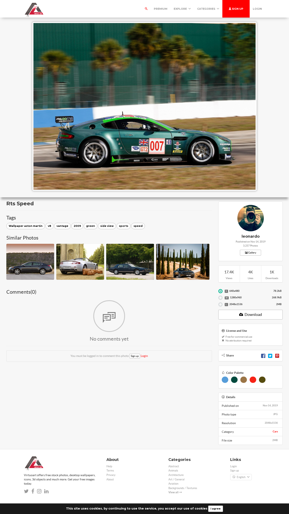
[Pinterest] (277, 355)
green (90, 226)
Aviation (173, 483)
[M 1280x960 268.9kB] (220, 298)
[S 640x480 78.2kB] (220, 291)
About (110, 479)
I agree (216, 508)
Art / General (176, 479)
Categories (206, 8)
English (241, 477)
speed (138, 226)
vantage (62, 226)
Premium (160, 8)
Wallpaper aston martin (26, 226)
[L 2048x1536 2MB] (220, 304)
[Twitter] (270, 355)
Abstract (173, 466)
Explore (180, 8)
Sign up (237, 8)
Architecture (176, 475)
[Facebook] (263, 355)
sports (123, 226)
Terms (110, 470)
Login (257, 8)
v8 (49, 226)
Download (253, 314)
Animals (173, 470)
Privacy (111, 475)
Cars (275, 431)
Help (109, 466)
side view (107, 226)
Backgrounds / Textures (182, 488)
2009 (77, 226)
